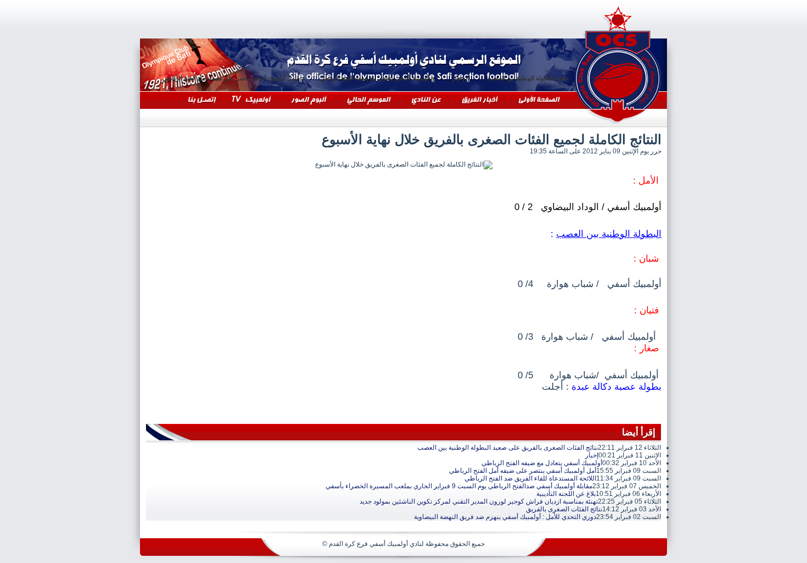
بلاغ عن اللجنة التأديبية (566, 494)
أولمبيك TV (227, 53)
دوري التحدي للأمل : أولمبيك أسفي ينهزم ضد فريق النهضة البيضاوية (505, 517)
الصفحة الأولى (510, 53)
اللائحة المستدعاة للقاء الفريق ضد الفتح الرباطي (530, 478)
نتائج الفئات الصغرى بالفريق (564, 509)
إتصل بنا (141, 53)
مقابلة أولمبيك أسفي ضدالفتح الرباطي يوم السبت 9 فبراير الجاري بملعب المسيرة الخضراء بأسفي (459, 486)
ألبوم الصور (283, 53)
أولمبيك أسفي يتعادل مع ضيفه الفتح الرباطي (388, 78)
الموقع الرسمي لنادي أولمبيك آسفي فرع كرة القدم (617, 63)
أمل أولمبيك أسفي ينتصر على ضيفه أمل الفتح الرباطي (244, 78)
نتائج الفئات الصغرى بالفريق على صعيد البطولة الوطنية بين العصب (507, 447)
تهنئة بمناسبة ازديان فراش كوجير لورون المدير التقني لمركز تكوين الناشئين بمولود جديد (479, 501)
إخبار (472, 78)
